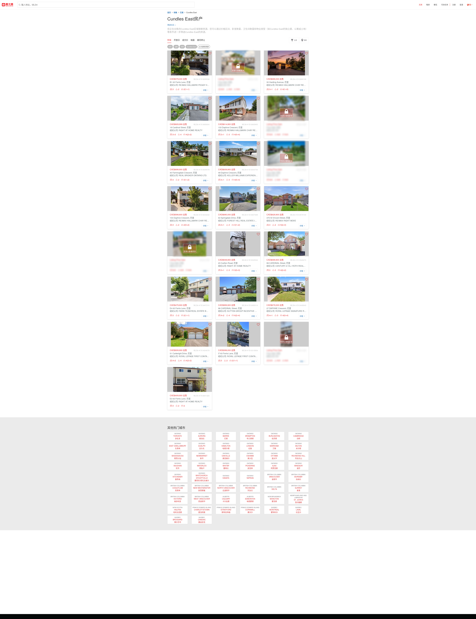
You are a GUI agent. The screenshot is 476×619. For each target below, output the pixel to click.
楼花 (435, 5)
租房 (428, 5)
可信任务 (444, 5)
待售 (175, 12)
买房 (420, 5)
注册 (454, 5)
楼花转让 (201, 40)
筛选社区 (171, 25)
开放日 (177, 40)
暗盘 (193, 40)
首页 (169, 12)
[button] (209, 53)
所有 (169, 40)
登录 (461, 5)
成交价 (185, 40)
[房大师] (7, 4)
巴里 (181, 12)
